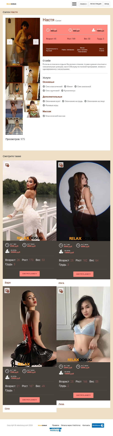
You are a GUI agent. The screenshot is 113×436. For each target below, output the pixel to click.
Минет (70, 86)
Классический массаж (55, 116)
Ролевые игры (52, 105)
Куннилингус (69, 90)
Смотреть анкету (29, 274)
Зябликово (70, 50)
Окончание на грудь (74, 101)
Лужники (84, 50)
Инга (61, 283)
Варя (8, 282)
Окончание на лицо (96, 101)
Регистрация (95, 4)
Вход (107, 4)
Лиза (61, 404)
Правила (55, 425)
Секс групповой (53, 90)
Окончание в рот (53, 101)
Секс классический (54, 86)
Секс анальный (84, 86)
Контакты (86, 425)
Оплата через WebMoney (71, 425)
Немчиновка (82, 52)
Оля (7, 408)
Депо (79, 50)
